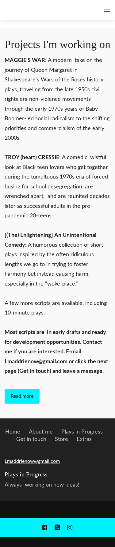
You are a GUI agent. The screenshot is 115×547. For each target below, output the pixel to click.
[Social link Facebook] (44, 527)
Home (12, 432)
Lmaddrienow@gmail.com (32, 461)
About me (41, 432)
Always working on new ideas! (42, 485)
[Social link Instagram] (69, 527)
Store (61, 439)
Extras (84, 439)
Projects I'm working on (57, 44)
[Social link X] (57, 527)
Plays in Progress (82, 432)
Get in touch (31, 439)
